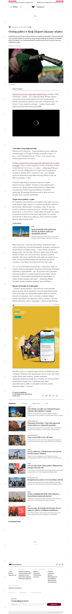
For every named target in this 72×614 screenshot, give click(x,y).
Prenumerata (37, 575)
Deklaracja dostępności (25, 578)
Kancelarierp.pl (52, 578)
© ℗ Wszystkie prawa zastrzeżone (22, 394)
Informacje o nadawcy (25, 577)
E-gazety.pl (51, 573)
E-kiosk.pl (50, 571)
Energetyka (15, 27)
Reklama (35, 571)
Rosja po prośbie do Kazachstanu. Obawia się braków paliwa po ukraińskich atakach (43, 231)
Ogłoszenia (36, 573)
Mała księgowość (52, 577)
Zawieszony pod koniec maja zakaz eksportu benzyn (30, 94)
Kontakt (11, 573)
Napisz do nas (12, 575)
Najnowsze (36, 403)
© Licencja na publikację (19, 392)
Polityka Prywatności (24, 571)
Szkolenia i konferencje (15, 588)
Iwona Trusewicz (17, 89)
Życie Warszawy (52, 582)
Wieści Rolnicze (52, 580)
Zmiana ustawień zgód (25, 573)
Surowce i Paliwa (23, 27)
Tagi (46, 403)
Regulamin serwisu (24, 575)
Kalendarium (22, 592)
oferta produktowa (35, 592)
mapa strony (12, 592)
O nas (10, 571)
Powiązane (12, 403)
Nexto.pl (50, 575)
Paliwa (30, 27)
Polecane (24, 403)
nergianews (40, 7)
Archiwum (36, 577)
